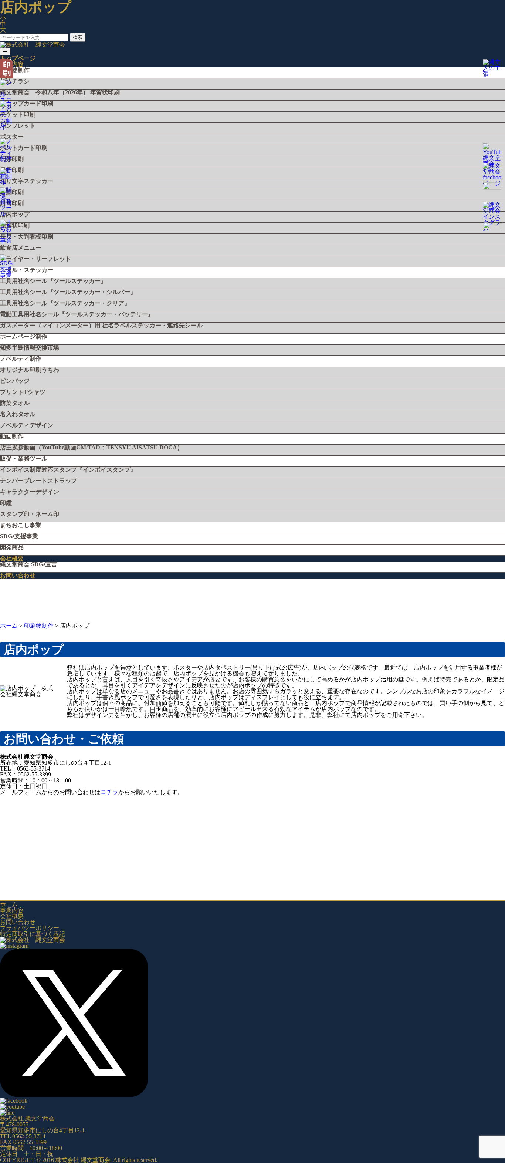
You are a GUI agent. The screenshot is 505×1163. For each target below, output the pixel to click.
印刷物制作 (15, 70)
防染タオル (15, 403)
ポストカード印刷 (23, 148)
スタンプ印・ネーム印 (29, 514)
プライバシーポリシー (29, 928)
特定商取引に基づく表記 (32, 934)
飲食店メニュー (20, 248)
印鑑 (6, 503)
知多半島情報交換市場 (29, 348)
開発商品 (12, 547)
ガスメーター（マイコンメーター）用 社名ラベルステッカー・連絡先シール (101, 325)
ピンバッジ (15, 381)
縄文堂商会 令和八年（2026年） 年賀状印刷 (60, 92)
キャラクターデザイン (29, 492)
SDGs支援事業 (19, 536)
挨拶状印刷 (15, 226)
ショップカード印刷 (26, 104)
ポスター (12, 137)
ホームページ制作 (23, 337)
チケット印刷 (17, 115)
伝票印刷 (12, 159)
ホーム (9, 904)
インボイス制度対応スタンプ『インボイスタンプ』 (68, 470)
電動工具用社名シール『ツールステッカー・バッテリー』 (77, 314)
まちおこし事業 (20, 525)
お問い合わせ (17, 575)
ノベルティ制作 (20, 359)
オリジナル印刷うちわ (29, 370)
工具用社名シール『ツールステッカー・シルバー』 (68, 292)
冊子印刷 (12, 170)
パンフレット (17, 126)
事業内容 (12, 910)
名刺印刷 (12, 192)
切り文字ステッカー (26, 181)
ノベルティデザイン (26, 425)
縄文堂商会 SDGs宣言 (28, 564)
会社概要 (12, 558)
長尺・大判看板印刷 (26, 237)
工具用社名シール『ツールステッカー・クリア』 (65, 303)
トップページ (17, 58)
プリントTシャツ (22, 392)
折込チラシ (15, 81)
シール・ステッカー (26, 270)
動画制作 (12, 436)
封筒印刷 (12, 203)
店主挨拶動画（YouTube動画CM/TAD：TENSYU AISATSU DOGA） (91, 448)
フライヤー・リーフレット (35, 259)
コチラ (109, 792)
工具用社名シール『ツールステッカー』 (53, 281)
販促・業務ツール (23, 459)
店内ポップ (15, 215)
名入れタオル (17, 414)
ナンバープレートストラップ (38, 481)
